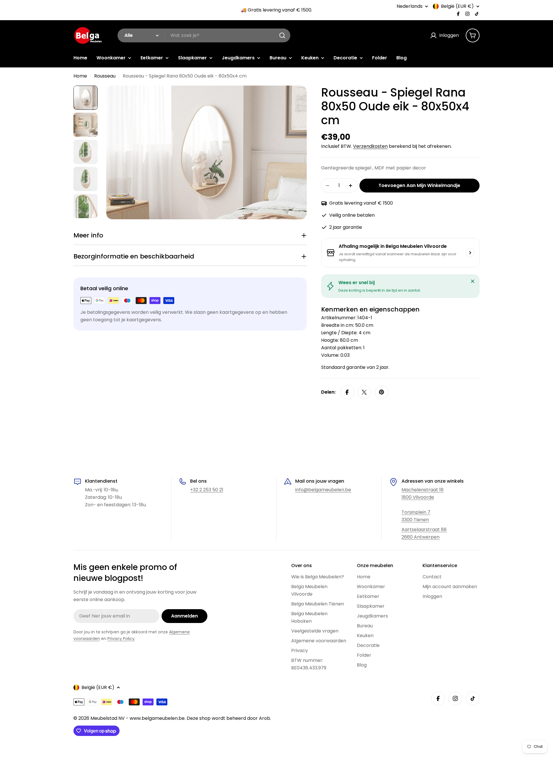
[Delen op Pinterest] (382, 392)
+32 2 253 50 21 (206, 489)
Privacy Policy (121, 638)
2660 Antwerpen (421, 537)
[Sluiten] (472, 281)
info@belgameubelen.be (323, 489)
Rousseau (104, 76)
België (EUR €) (457, 6)
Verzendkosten (370, 146)
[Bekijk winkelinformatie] (470, 252)
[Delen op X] (364, 392)
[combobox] (204, 35)
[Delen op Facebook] (347, 392)
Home (80, 76)
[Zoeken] (282, 35)
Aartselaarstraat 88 (424, 529)
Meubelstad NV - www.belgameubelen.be (137, 718)
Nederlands (410, 6)
